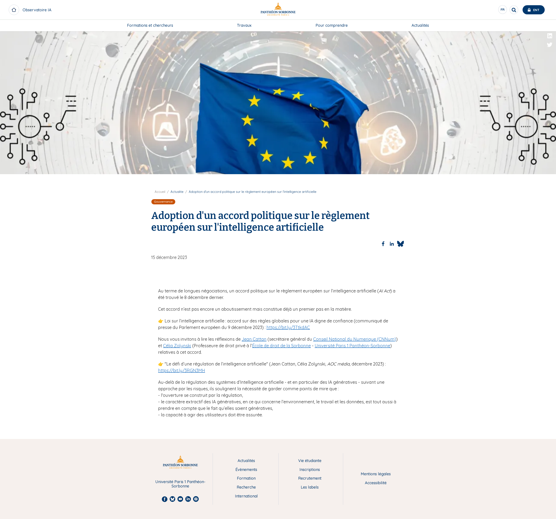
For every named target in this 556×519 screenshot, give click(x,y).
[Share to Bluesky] (400, 243)
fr (503, 10)
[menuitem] (150, 25)
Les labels (310, 487)
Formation (246, 478)
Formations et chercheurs (150, 25)
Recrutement (309, 478)
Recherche (246, 487)
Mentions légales (376, 474)
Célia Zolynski (177, 345)
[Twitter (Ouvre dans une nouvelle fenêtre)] (550, 45)
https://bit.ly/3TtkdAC (288, 327)
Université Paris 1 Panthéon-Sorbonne (352, 345)
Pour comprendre (332, 25)
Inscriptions (310, 469)
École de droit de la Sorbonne (281, 345)
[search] (514, 9)
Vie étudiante (309, 461)
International (246, 496)
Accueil (160, 192)
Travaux (244, 25)
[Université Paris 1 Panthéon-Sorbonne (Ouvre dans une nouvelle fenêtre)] (278, 10)
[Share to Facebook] (383, 243)
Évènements (246, 469)
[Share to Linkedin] (391, 243)
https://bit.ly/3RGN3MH (181, 370)
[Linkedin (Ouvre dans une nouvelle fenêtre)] (549, 36)
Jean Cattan (254, 339)
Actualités (420, 25)
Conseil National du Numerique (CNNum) (354, 339)
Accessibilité (376, 483)
